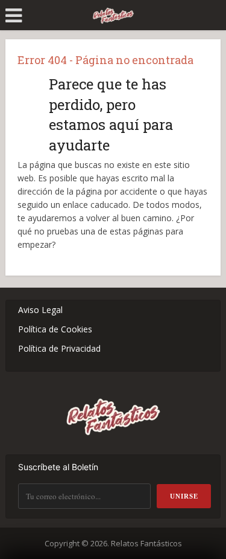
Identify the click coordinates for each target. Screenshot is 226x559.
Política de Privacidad (59, 348)
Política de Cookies (55, 329)
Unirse (184, 496)
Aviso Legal (40, 309)
